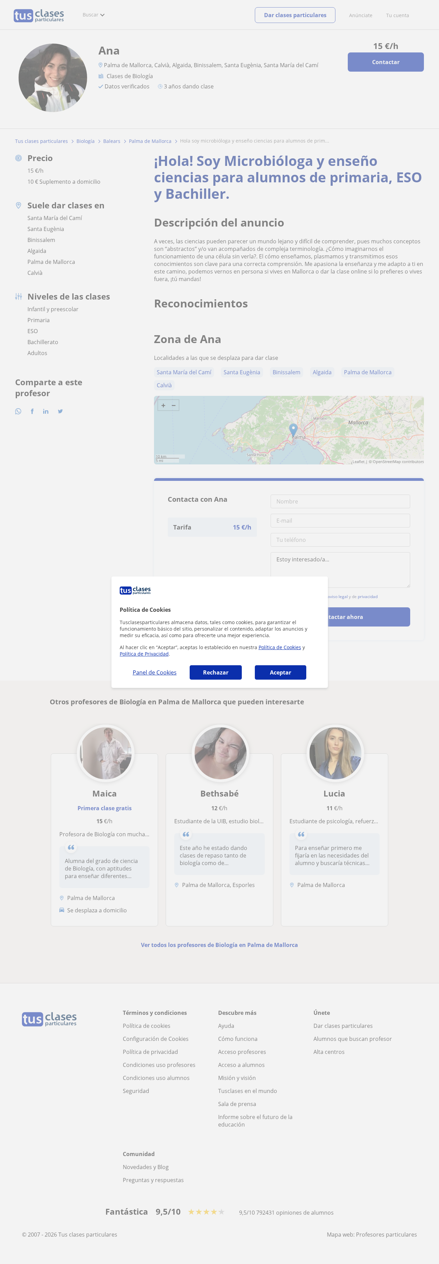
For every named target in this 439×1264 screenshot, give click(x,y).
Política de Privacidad (144, 654)
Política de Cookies (280, 647)
